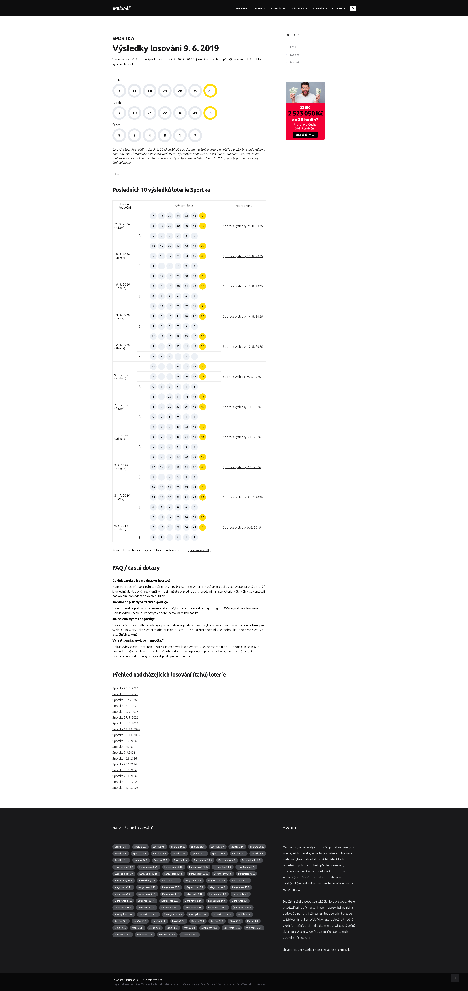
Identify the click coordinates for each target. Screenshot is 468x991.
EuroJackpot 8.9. (246, 867)
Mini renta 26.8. (123, 934)
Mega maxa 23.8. (171, 887)
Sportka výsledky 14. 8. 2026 (243, 316)
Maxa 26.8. (137, 928)
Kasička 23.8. (244, 914)
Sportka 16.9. (178, 847)
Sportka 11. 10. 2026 (126, 729)
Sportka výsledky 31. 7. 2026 (243, 497)
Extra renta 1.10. (193, 907)
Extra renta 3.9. (240, 901)
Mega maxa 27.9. (147, 894)
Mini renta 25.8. (254, 928)
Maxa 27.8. (155, 928)
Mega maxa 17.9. (240, 880)
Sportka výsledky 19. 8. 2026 (243, 256)
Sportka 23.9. (198, 847)
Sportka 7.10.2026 (124, 776)
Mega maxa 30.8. (194, 887)
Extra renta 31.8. (218, 894)
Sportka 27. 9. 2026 (125, 717)
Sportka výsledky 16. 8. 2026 (243, 286)
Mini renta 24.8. (232, 928)
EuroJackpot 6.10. (198, 874)
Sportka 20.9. (141, 860)
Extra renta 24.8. (194, 894)
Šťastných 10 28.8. (198, 914)
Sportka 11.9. (140, 853)
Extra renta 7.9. (241, 894)
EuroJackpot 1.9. (222, 867)
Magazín (318, 8)
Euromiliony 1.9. (147, 880)
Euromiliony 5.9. (246, 874)
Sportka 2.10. (199, 853)
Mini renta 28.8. (167, 934)
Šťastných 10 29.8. (222, 914)
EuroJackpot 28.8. (203, 860)
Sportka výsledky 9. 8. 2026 (242, 376)
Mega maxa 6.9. (218, 887)
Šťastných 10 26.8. (148, 914)
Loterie (257, 8)
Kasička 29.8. (217, 921)
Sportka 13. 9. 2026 (125, 705)
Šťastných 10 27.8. (173, 914)
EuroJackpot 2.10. (173, 867)
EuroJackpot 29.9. (173, 874)
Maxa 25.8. (120, 928)
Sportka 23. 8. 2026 (125, 688)
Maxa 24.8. (252, 921)
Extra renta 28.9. (170, 901)
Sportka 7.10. (237, 847)
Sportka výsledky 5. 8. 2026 (242, 437)
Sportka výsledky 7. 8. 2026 (242, 407)
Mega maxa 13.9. (241, 887)
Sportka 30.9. (217, 847)
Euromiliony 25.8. (124, 880)
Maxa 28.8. (172, 928)
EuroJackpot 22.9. (148, 874)
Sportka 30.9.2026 (124, 770)
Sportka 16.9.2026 (124, 758)
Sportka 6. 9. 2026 (124, 700)
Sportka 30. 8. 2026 (125, 694)
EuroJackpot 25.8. (198, 867)
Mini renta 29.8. (190, 934)
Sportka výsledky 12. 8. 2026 (243, 346)
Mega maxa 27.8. (170, 880)
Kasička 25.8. (140, 921)
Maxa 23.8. (235, 921)
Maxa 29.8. (189, 928)
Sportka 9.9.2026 (123, 752)
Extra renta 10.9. (123, 907)
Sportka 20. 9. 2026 (125, 711)
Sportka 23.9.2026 (124, 764)
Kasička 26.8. (159, 921)
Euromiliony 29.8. (223, 874)
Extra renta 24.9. (170, 907)
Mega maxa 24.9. (123, 887)
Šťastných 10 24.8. (242, 907)
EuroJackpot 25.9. (148, 867)
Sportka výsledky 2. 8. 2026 (242, 467)
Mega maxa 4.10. (171, 894)
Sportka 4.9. (121, 853)
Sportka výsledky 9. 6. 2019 (242, 527)
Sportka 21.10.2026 (125, 787)
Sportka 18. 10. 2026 (126, 735)
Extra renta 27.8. (216, 901)
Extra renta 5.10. (193, 901)
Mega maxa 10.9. (216, 880)
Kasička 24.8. (121, 921)
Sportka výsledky (199, 550)
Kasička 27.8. (178, 921)
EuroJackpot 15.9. (124, 874)
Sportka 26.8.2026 (124, 741)
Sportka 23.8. (219, 853)
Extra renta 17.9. (146, 907)
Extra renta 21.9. (146, 901)
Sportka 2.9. (140, 847)
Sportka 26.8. (121, 847)
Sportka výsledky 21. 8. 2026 (243, 226)
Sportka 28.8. (257, 847)
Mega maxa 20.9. (123, 894)
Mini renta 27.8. (145, 934)
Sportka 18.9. (159, 853)
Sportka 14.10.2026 (125, 781)
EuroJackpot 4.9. (227, 860)
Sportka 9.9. (159, 847)
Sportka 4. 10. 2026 (125, 723)
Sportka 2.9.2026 (123, 746)
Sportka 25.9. (179, 853)
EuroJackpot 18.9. (124, 867)
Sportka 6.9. (258, 853)
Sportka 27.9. (161, 860)
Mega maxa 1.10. (147, 887)
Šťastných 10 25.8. (124, 914)
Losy (293, 46)
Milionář (121, 8)
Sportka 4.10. (180, 860)
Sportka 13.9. (121, 860)
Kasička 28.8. (197, 921)
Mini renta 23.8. (209, 928)
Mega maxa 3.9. (193, 880)
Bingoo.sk (343, 949)
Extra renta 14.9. (123, 901)
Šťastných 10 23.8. (217, 907)
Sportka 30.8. (238, 853)
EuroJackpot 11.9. (251, 860)
